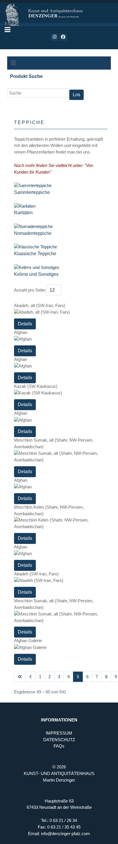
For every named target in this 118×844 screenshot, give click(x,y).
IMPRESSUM (59, 733)
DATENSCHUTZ (59, 739)
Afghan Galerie (28, 640)
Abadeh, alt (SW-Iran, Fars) (39, 305)
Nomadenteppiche (33, 233)
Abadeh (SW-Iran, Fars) (36, 573)
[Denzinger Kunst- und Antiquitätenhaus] (59, 13)
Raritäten (23, 212)
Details (25, 323)
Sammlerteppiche (32, 192)
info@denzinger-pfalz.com (65, 833)
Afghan (20, 332)
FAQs (59, 745)
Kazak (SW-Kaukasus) (35, 386)
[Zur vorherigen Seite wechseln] (30, 677)
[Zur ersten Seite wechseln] (20, 677)
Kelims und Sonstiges (36, 274)
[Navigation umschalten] (13, 63)
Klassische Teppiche (35, 253)
